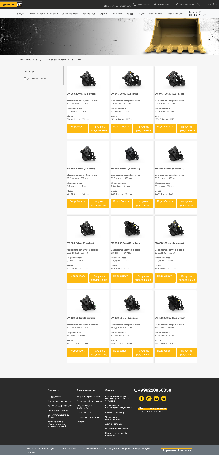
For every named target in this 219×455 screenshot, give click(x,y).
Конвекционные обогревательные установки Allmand (57, 424)
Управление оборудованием (112, 418)
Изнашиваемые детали (88, 417)
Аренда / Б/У (89, 13)
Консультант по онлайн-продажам (116, 434)
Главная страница (28, 59)
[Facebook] (141, 398)
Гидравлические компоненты (84, 406)
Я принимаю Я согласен (177, 450)
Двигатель (82, 422)
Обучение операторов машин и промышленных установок (117, 398)
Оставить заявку (186, 4)
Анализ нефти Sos (113, 424)
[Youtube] (156, 398)
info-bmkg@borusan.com (119, 6)
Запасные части (70, 13)
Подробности (77, 126)
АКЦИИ (141, 13)
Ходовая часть (84, 412)
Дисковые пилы (36, 78)
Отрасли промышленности (44, 13)
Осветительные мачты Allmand (58, 416)
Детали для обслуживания (89, 401)
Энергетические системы (60, 401)
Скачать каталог (164, 4)
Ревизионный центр (114, 412)
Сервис (103, 13)
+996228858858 (144, 4)
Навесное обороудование (56, 59)
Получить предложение (99, 128)
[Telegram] (163, 398)
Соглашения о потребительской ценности (118, 406)
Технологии (117, 13)
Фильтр (29, 71)
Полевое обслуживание (116, 428)
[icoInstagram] (149, 398)
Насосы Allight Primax (58, 410)
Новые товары (156, 13)
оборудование (54, 396)
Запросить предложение (88, 396)
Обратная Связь (176, 13)
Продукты (21, 13)
